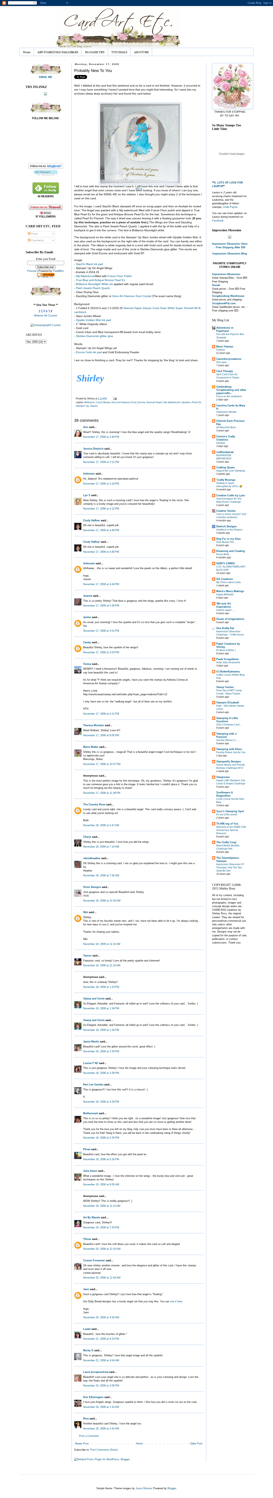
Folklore (220, 349)
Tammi (87, 955)
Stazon (94, 406)
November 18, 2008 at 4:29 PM (101, 1101)
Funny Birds (222, 554)
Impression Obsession (226, 274)
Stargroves (223, 777)
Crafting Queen (225, 467)
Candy (87, 642)
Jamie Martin (91, 1041)
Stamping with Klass (229, 749)
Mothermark (90, 1113)
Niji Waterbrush (171, 402)
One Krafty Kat (225, 628)
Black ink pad (89, 264)
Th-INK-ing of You (227, 823)
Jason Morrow (143, 1488)
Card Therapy (224, 371)
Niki (85, 912)
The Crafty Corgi (226, 842)
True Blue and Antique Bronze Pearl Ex (100, 280)
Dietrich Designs (226, 526)
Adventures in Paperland (224, 329)
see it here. (176, 1301)
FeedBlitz (58, 270)
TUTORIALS (119, 52)
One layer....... (223, 362)
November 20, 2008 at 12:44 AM (102, 1277)
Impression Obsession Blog (229, 253)
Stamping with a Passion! (226, 735)
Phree (86, 1149)
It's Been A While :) (226, 650)
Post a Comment (89, 1435)
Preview (31, 270)
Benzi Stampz (224, 346)
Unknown (89, 473)
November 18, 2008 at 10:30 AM (102, 900)
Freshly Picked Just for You (230, 752)
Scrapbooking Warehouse (228, 295)
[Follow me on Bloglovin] (45, 168)
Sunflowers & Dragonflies (224, 794)
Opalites (185, 402)
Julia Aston (90, 1170)
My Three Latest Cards (228, 582)
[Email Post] (114, 398)
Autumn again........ (226, 610)
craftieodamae (225, 452)
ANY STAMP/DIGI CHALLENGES (57, 52)
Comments (37, 240)
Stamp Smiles (225, 687)
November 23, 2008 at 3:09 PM (101, 1385)
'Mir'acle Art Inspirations (223, 605)
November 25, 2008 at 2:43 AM (101, 1428)
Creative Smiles (226, 510)
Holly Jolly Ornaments (228, 662)
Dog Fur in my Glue (228, 538)
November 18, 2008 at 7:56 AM (101, 875)
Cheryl (87, 836)
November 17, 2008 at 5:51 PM (101, 630)
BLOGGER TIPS (95, 52)
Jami (86, 1289)
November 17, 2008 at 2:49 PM (101, 436)
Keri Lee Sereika (93, 1084)
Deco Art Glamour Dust (124, 402)
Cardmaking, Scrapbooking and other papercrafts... (231, 390)
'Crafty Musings (225, 479)
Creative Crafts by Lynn (230, 495)
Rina (86, 1418)
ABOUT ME (141, 52)
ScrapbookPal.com (224, 303)
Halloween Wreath (226, 412)
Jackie (87, 617)
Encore (141, 402)
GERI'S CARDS (225, 563)
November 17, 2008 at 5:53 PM (101, 652)
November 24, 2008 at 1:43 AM (101, 1406)
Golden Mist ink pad (93, 320)
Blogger (171, 1488)
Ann (85, 427)
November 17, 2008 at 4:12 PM (101, 508)
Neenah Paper (154, 402)
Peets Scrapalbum (227, 659)
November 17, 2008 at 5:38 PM (101, 605)
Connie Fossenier (94, 1260)
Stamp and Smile (94, 998)
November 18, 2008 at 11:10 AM (101, 943)
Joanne (87, 595)
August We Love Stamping (230, 470)
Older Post (196, 1443)
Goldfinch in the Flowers (229, 529)
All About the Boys (226, 427)
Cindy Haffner (91, 520)
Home (27, 52)
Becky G (88, 1350)
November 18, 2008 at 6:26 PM (101, 1159)
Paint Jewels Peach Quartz (93, 288)
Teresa (87, 663)
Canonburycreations (228, 358)
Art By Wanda (91, 1217)
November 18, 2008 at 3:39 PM (101, 1072)
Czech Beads (103, 402)
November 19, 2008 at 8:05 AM (101, 1184)
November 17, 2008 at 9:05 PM (101, 735)
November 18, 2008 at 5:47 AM (101, 825)
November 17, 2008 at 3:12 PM (101, 462)
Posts (34, 233)
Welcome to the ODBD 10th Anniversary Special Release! (231, 830)
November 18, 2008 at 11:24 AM (101, 965)
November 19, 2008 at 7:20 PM (101, 1227)
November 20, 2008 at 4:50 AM (101, 1317)
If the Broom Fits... (225, 542)
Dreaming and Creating (230, 551)
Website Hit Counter (45, 315)
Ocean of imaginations (230, 618)
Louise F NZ (90, 1063)
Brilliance (89, 402)
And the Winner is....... (228, 740)
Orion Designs (92, 887)
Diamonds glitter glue (94, 336)
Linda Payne (230, 206)
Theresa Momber (93, 725)
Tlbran (87, 1239)
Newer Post (82, 1443)
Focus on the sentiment (228, 396)
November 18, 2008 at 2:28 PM (101, 1051)
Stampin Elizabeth (227, 702)
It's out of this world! (226, 814)
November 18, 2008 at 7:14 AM (101, 846)
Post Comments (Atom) (104, 1449)
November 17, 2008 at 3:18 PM (101, 483)
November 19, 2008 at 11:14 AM (101, 1205)
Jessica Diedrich (93, 448)
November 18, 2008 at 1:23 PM (101, 986)
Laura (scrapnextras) (95, 1371)
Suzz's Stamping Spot (230, 811)
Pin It (139, 188)
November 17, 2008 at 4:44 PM (101, 584)
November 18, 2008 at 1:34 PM (101, 1008)
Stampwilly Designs (228, 761)
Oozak (216, 285)
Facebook (217, 220)
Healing (220, 443)
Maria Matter (90, 746)
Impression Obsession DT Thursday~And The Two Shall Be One (230, 867)
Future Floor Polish (120, 276)
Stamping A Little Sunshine (227, 720)
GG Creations (224, 578)
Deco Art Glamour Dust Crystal (132, 296)
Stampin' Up (82, 406)
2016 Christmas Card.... (229, 724)
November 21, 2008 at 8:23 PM (101, 1338)
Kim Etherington (93, 1397)
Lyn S (86, 495)
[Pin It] (138, 142)
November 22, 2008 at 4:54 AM (101, 1360)
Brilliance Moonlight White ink (94, 284)
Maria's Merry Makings (230, 591)
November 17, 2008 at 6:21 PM (101, 713)
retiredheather (91, 858)
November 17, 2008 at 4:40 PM (101, 530)
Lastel (87, 1328)
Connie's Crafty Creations (225, 438)
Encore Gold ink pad (89, 352)
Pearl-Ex (196, 402)
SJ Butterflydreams (228, 671)
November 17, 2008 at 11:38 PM (101, 792)
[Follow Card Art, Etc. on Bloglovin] (46, 174)
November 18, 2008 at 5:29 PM (101, 1137)
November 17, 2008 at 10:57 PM (102, 764)
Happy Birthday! (225, 594)
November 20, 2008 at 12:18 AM (102, 1248)
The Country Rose (94, 804)
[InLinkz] (45, 93)
